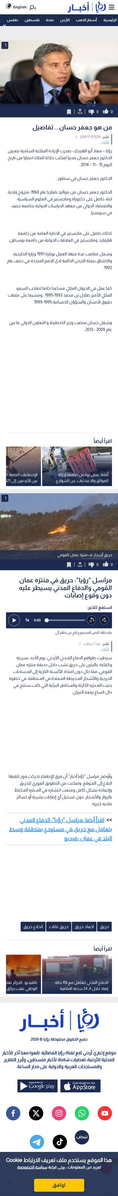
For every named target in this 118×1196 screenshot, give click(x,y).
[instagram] (59, 1113)
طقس (12, 20)
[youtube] (105, 1113)
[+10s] (104, 620)
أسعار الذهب (86, 20)
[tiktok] (60, 1142)
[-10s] (91, 620)
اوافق (59, 1185)
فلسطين (32, 20)
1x (27, 619)
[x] (36, 1113)
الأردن (65, 20)
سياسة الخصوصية (32, 1167)
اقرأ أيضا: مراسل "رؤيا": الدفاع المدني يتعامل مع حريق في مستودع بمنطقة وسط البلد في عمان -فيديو (60, 829)
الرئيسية (110, 20)
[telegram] (37, 1142)
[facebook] (13, 1113)
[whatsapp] (82, 1113)
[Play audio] (14, 620)
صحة (50, 20)
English (20, 7)
